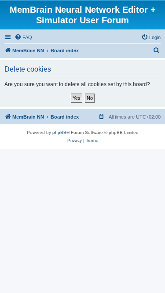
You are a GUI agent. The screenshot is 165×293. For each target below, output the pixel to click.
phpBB (59, 132)
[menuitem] (23, 37)
